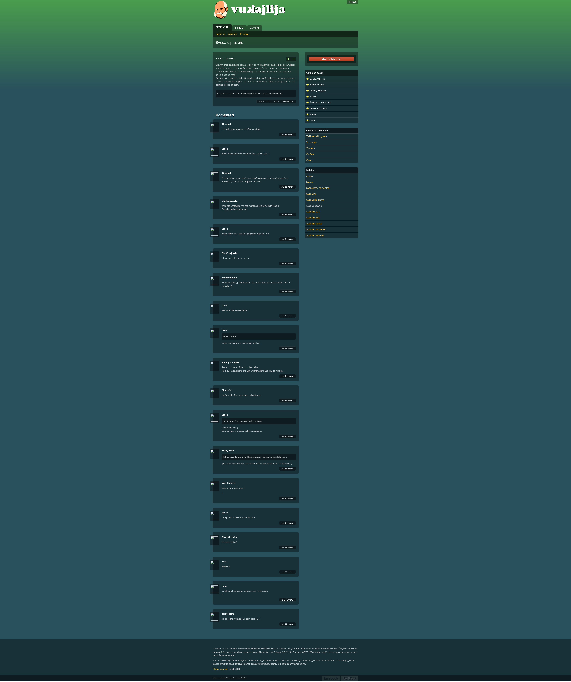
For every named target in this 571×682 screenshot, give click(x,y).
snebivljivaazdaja (318, 108)
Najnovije (220, 34)
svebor (309, 176)
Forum (239, 28)
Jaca (224, 561)
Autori (254, 28)
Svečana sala (313, 217)
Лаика (313, 114)
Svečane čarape (314, 223)
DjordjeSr (227, 390)
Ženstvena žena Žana (320, 102)
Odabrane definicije (317, 130)
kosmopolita (228, 614)
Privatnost (230, 678)
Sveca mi (311, 194)
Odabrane (232, 34)
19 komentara (287, 101)
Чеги (224, 586)
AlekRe (313, 96)
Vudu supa (311, 142)
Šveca (309, 182)
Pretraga (244, 34)
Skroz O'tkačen (229, 537)
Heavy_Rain (228, 450)
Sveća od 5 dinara (315, 199)
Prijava (352, 2)
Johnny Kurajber (230, 362)
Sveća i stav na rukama (317, 188)
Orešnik (310, 154)
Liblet (224, 305)
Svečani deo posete (315, 229)
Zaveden (310, 148)
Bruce (276, 101)
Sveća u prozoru (229, 42)
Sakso (225, 512)
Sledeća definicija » (332, 59)
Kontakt (244, 678)
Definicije (222, 27)
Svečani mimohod (315, 235)
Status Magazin (220, 669)
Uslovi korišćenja (219, 678)
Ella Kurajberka (229, 201)
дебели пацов (229, 277)
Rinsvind (226, 124)
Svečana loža (313, 211)
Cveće (309, 160)
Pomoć (237, 678)
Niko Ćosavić (228, 483)
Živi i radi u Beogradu (316, 136)
